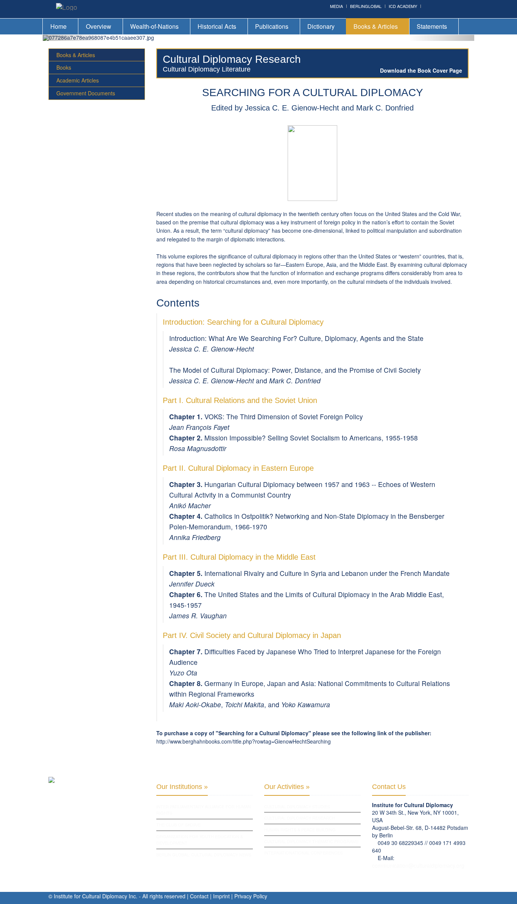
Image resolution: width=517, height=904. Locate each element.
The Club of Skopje (178, 825)
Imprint (221, 896)
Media (336, 6)
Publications (271, 26)
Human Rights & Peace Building (300, 829)
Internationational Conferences (303, 853)
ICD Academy (403, 6)
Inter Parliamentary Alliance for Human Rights (203, 809)
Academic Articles (77, 80)
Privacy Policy (250, 896)
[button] (75, 38)
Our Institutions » (182, 786)
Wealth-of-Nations (154, 26)
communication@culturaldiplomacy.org (418, 865)
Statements (432, 26)
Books (63, 67)
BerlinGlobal (366, 6)
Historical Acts (217, 26)
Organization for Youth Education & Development (199, 839)
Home (58, 26)
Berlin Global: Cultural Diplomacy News (203, 854)
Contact (199, 896)
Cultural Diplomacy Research (299, 818)
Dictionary (321, 26)
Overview (98, 26)
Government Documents (85, 93)
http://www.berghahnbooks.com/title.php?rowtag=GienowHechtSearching (243, 741)
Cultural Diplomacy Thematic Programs (311, 841)
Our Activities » (287, 786)
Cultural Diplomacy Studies (297, 806)
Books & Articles (375, 26)
